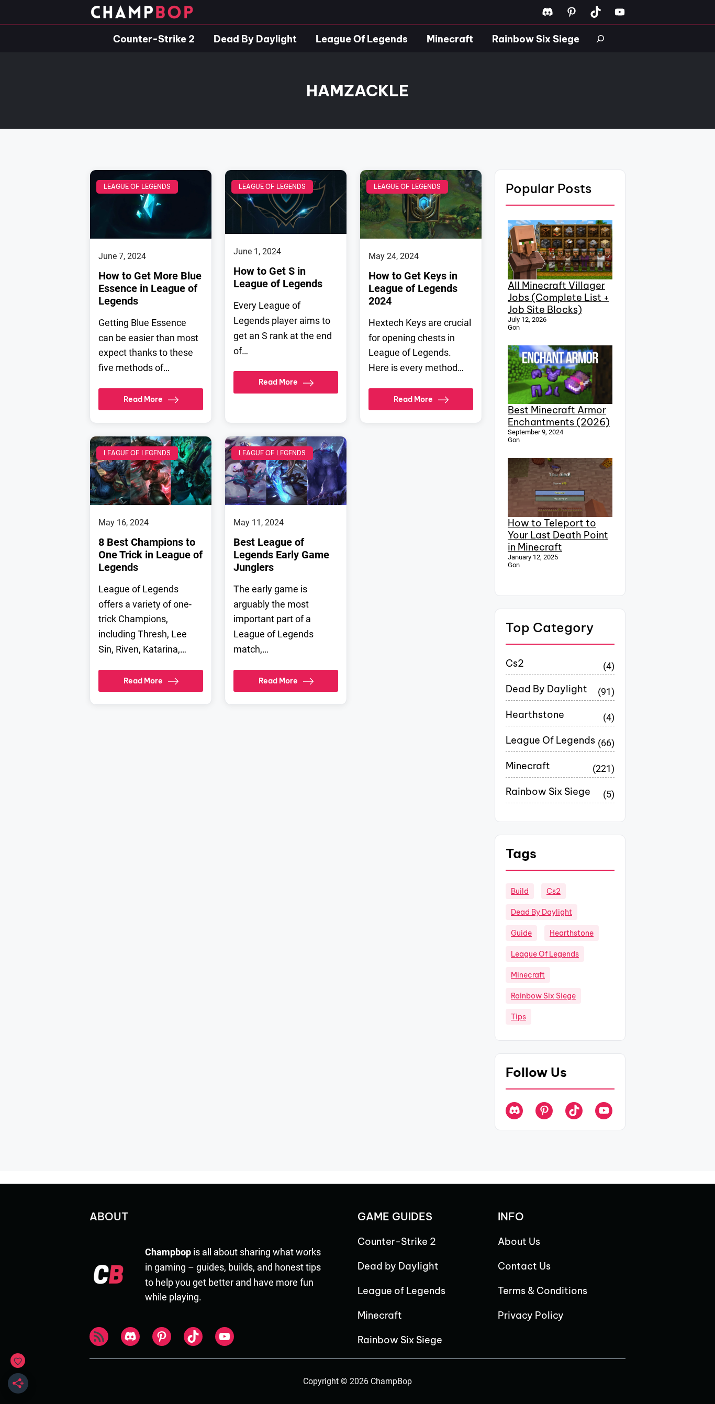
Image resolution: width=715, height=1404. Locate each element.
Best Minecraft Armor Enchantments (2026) (559, 416)
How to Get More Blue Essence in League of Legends (150, 288)
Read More (143, 399)
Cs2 (515, 663)
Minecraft (528, 766)
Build (520, 891)
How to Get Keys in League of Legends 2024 (412, 288)
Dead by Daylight (546, 689)
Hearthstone (535, 715)
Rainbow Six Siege (548, 791)
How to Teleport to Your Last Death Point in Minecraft (558, 535)
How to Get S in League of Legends (277, 277)
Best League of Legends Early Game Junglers (281, 555)
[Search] (600, 38)
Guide (521, 933)
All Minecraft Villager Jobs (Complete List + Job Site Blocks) (558, 297)
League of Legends (137, 186)
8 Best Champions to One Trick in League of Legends (150, 555)
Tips (518, 1016)
